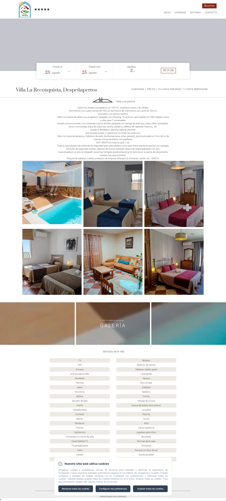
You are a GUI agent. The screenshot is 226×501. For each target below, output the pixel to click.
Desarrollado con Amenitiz (113, 496)
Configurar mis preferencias (113, 488)
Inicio (167, 12)
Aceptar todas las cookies (150, 488)
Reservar (209, 5)
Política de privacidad (106, 481)
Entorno (195, 12)
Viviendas (180, 12)
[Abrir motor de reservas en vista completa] (113, 71)
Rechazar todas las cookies (75, 488)
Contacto (211, 12)
